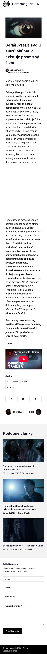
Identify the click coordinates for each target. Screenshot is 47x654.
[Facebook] (12, 399)
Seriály (33, 73)
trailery (10, 387)
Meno (7, 579)
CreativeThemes (10, 651)
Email (7, 588)
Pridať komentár (12, 631)
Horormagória (23, 4)
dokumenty (12, 382)
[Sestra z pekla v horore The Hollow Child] (23, 530)
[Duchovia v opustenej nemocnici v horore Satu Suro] (23, 450)
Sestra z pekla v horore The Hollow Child (23, 546)
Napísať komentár (13, 606)
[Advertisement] (23, 191)
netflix (25, 382)
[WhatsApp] (36, 399)
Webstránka (10, 596)
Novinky (25, 73)
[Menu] (43, 4)
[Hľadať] (38, 4)
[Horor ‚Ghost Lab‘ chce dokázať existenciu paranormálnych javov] (23, 490)
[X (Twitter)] (24, 399)
